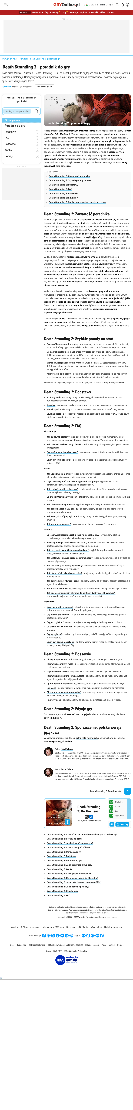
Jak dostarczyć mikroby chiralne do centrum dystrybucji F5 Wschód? (81, 593)
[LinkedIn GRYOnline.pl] (67, 935)
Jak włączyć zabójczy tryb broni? (63, 516)
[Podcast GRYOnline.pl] (62, 935)
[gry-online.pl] (66, 4)
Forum (110, 12)
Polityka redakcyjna (36, 945)
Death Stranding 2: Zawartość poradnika (69, 176)
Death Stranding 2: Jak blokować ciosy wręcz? (70, 843)
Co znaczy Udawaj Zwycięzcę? (62, 496)
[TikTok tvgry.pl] (88, 935)
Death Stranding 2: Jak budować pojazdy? (68, 886)
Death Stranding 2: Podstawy (63, 184)
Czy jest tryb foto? (55, 622)
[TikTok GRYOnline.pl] (58, 935)
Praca (103, 945)
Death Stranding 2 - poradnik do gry (45, 59)
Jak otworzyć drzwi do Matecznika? (64, 573)
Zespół (96, 945)
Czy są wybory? (54, 634)
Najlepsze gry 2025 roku (77, 927)
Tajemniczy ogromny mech (60, 664)
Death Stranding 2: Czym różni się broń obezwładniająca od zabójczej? (82, 834)
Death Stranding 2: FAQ (60, 189)
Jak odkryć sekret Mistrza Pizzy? (63, 581)
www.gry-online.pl (9, 59)
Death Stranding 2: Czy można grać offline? (68, 847)
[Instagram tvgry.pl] (93, 935)
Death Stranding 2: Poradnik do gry (64, 860)
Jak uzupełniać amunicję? (60, 474)
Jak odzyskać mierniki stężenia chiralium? (68, 550)
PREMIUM (24, 12)
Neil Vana (51, 688)
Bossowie (10, 144)
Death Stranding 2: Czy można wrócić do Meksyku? (72, 878)
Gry (46, 12)
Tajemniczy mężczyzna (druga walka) (65, 676)
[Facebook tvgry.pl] (102, 935)
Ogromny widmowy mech (59, 683)
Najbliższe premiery (113, 927)
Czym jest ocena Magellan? (60, 642)
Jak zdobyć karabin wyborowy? (62, 489)
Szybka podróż (54, 413)
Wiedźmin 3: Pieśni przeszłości (25, 927)
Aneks (8, 150)
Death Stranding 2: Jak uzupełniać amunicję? (69, 865)
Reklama (87, 945)
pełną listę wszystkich (87, 738)
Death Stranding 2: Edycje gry (63, 197)
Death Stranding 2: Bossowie (63, 193)
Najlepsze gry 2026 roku (53, 927)
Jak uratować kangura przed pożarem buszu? (70, 558)
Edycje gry (56, 717)
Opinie (83, 12)
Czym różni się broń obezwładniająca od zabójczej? (72, 481)
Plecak (50, 409)
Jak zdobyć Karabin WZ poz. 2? (62, 508)
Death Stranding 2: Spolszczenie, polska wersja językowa (77, 202)
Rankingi (54, 12)
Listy (64, 12)
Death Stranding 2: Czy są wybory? (64, 852)
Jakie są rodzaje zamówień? (61, 542)
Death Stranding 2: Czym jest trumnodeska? (69, 873)
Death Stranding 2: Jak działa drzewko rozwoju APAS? (74, 882)
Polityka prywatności (56, 945)
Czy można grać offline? (59, 614)
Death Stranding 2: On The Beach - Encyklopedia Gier (75, 813)
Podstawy (10, 131)
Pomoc (120, 945)
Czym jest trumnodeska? (59, 459)
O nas (11, 945)
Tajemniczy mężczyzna (58, 671)
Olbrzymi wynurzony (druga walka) (64, 692)
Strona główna (12, 120)
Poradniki (93, 12)
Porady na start (116, 382)
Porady (22, 156)
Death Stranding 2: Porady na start (64, 838)
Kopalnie (51, 405)
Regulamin (21, 945)
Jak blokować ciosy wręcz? (60, 504)
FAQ (7, 137)
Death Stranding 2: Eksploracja (62, 891)
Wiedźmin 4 (96, 927)
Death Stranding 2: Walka (59, 869)
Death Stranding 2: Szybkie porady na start (70, 180)
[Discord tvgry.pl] (97, 935)
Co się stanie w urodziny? (59, 626)
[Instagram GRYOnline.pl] (49, 935)
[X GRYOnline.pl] (53, 935)
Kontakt (111, 945)
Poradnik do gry (15, 125)
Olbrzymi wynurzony (57, 659)
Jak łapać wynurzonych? (59, 524)
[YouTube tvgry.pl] (84, 935)
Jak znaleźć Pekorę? (57, 588)
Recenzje (74, 12)
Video (102, 12)
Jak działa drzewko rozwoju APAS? (64, 444)
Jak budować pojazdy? (58, 436)
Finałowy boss (54, 700)
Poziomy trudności (56, 397)
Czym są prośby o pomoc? (60, 607)
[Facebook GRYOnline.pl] (44, 935)
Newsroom (37, 12)
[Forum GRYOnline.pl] (71, 935)
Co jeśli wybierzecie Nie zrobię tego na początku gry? (73, 535)
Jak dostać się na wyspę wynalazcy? (65, 565)
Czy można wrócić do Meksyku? (62, 452)
